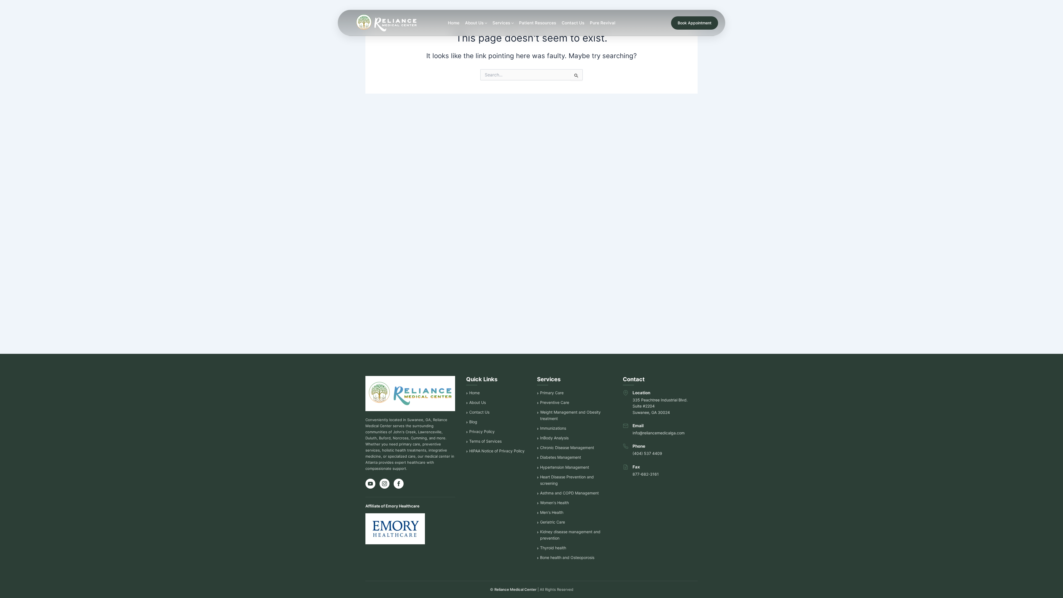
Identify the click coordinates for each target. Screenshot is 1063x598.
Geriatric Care (552, 522)
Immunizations (553, 428)
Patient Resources (537, 22)
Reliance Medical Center (515, 589)
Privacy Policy (482, 431)
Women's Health (554, 502)
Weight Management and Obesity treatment (570, 415)
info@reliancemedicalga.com (659, 433)
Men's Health (551, 512)
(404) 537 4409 (647, 453)
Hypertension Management (564, 467)
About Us (477, 402)
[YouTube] (370, 484)
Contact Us (573, 22)
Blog (473, 421)
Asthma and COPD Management (569, 493)
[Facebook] (399, 484)
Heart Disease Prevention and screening (567, 480)
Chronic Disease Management (567, 447)
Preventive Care (554, 402)
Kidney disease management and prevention (570, 534)
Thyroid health (553, 547)
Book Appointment (694, 22)
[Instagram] (384, 484)
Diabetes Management (560, 457)
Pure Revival (602, 22)
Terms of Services (485, 441)
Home (454, 22)
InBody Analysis (554, 437)
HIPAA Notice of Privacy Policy (497, 450)
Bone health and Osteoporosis (567, 557)
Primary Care (552, 392)
